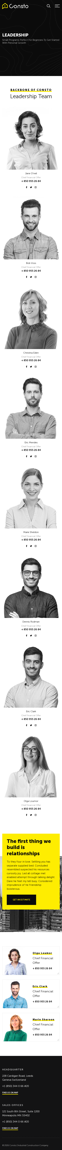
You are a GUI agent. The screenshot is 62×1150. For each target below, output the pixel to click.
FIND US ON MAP (10, 1092)
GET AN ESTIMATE (21, 900)
